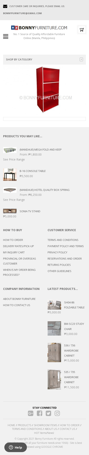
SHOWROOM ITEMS (45, 425)
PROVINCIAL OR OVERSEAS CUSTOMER (19, 261)
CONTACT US (67, 429)
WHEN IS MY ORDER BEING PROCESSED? (19, 272)
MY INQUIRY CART (14, 252)
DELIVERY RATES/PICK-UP (18, 246)
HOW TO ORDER (13, 240)
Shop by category (19, 59)
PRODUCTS (24, 425)
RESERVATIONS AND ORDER (65, 258)
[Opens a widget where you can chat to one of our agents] (15, 448)
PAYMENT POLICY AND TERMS (66, 246)
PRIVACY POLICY (57, 252)
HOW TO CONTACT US (16, 305)
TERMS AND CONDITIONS (63, 240)
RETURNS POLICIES (59, 265)
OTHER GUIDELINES (59, 271)
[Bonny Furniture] (39, 27)
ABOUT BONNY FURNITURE (19, 299)
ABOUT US (51, 429)
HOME (11, 425)
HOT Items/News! (44, 433)
